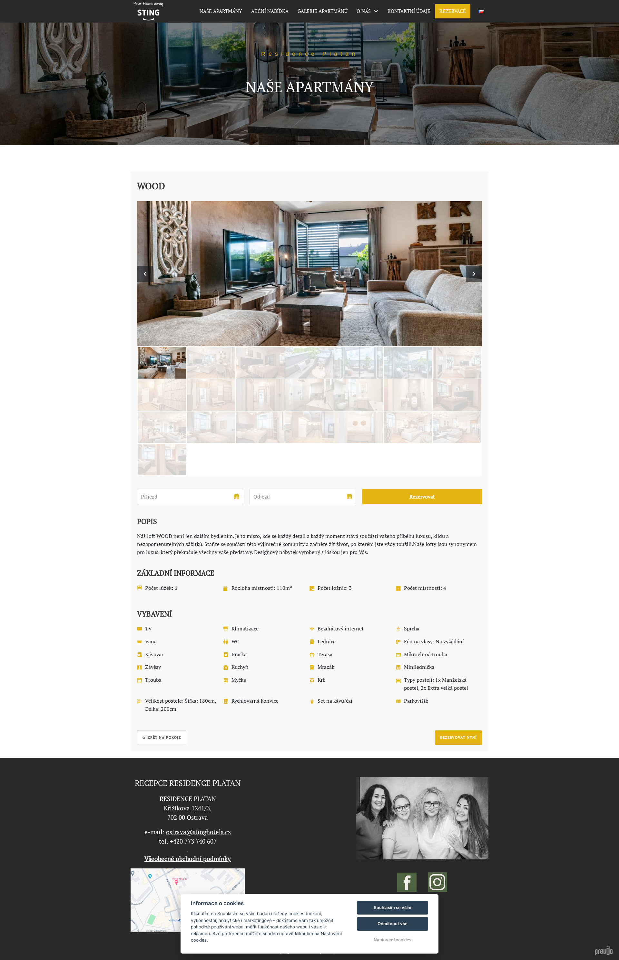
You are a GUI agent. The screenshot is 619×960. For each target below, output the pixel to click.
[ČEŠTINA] (481, 11)
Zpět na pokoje (164, 737)
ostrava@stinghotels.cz (198, 832)
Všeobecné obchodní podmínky (187, 859)
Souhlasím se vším (392, 907)
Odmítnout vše (393, 923)
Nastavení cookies (392, 939)
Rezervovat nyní (458, 737)
